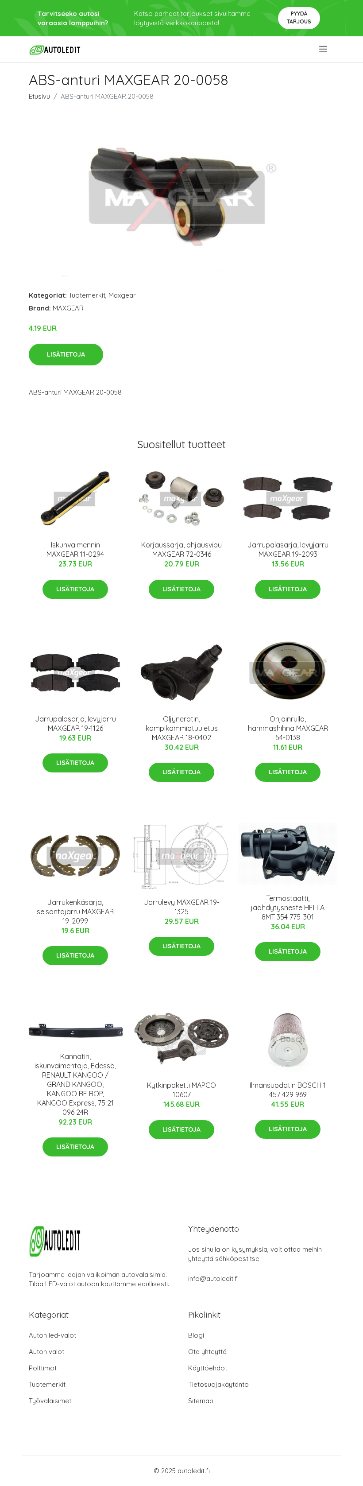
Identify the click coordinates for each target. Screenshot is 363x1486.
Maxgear (122, 295)
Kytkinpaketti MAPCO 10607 (181, 1090)
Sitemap (200, 1401)
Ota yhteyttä (207, 1351)
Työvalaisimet (50, 1401)
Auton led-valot (52, 1335)
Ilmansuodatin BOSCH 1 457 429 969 (288, 1090)
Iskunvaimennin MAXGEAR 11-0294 (75, 549)
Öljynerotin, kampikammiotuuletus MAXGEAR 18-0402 (182, 728)
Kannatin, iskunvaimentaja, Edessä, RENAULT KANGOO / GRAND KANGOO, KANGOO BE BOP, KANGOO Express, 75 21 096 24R (75, 1084)
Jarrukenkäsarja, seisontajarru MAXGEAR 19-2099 (75, 911)
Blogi (196, 1335)
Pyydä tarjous (299, 17)
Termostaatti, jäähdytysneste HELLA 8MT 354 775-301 (287, 907)
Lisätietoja (66, 354)
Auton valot (46, 1351)
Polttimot (43, 1368)
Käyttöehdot (207, 1368)
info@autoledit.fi (213, 1278)
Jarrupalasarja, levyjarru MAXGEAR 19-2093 (287, 549)
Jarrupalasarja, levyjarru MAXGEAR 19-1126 (75, 723)
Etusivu (39, 96)
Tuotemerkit (87, 295)
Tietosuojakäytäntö (218, 1384)
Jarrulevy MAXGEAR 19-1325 (182, 907)
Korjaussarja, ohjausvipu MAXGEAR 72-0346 (181, 549)
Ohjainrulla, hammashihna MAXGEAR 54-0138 (288, 728)
